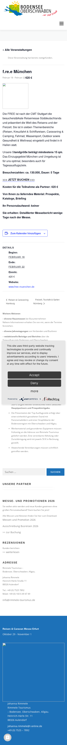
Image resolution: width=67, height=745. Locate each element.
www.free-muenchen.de (21, 286)
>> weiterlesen (11, 552)
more (34, 391)
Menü (61, 23)
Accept (34, 375)
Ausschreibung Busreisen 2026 (20, 526)
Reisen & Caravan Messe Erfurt (21, 628)
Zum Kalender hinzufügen (25, 233)
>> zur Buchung (12, 532)
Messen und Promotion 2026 (19, 519)
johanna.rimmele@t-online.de (25, 726)
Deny (34, 383)
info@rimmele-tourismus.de (19, 600)
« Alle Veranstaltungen (17, 50)
